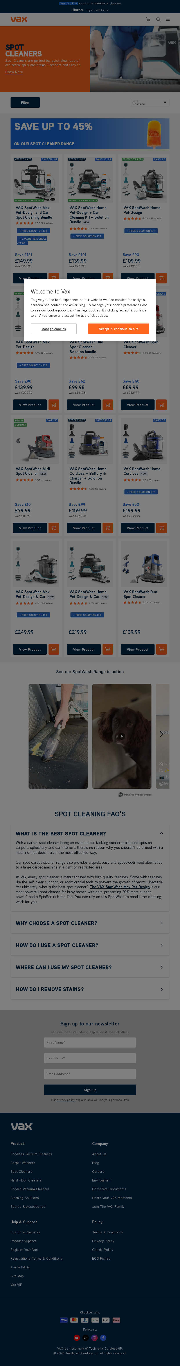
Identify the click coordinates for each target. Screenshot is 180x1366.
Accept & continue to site (119, 329)
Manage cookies (53, 329)
